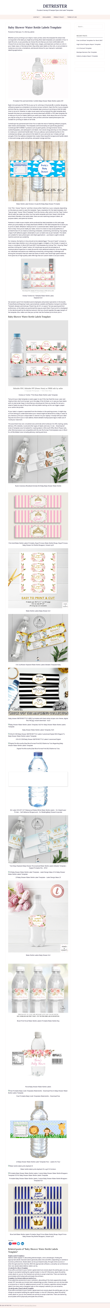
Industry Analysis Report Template (87, 56)
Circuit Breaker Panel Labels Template (21, 1288)
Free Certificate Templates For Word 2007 (90, 40)
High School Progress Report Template (89, 44)
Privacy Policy (59, 17)
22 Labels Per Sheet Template (18, 1268)
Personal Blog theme (30, 1305)
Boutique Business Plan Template (87, 52)
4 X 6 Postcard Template (84, 48)
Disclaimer (47, 17)
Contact (36, 17)
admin (32, 32)
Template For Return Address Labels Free (22, 1278)
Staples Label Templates (16, 1256)
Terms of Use (72, 17)
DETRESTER (55, 6)
